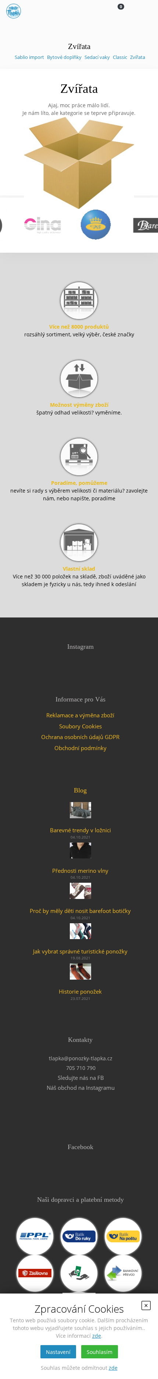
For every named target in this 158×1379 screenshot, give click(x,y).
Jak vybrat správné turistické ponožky (80, 951)
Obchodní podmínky (80, 748)
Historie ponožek (80, 991)
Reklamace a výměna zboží (80, 715)
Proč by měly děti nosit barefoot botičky (80, 910)
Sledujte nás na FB (81, 1077)
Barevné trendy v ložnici (80, 830)
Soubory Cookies (80, 726)
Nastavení (58, 1351)
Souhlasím (99, 1351)
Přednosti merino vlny (80, 870)
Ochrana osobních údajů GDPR (80, 737)
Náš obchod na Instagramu (81, 1087)
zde (96, 1335)
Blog (80, 790)
